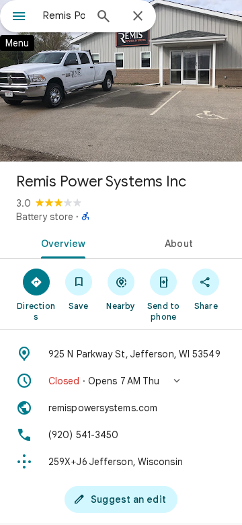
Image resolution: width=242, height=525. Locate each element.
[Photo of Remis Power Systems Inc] (121, 81)
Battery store (44, 217)
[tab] (61, 242)
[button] (121, 381)
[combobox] (64, 15)
